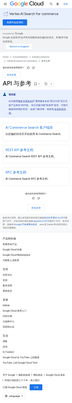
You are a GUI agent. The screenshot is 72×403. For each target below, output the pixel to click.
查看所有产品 (10, 244)
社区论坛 (7, 274)
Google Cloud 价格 (12, 249)
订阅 (36, 387)
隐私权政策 (24, 375)
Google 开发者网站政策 (25, 224)
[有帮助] (28, 67)
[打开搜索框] (51, 4)
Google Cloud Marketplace (16, 255)
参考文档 (45, 61)
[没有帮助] (33, 67)
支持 (5, 280)
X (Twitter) (8, 352)
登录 (65, 4)
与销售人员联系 (11, 260)
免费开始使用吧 (15, 22)
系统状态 (7, 291)
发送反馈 (11, 74)
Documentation (20, 57)
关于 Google (9, 375)
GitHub (6, 305)
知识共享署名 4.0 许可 (54, 217)
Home (6, 57)
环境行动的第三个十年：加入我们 (22, 380)
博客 (5, 341)
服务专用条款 (25, 101)
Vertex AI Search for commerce (34, 14)
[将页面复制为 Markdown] (46, 84)
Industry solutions (40, 57)
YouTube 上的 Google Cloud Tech (20, 362)
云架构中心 (8, 321)
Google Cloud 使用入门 (14, 310)
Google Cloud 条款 (55, 375)
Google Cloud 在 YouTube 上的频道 (21, 357)
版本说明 (7, 285)
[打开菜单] (5, 4)
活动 (5, 346)
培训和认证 (8, 326)
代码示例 (7, 316)
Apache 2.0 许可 (41, 221)
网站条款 (38, 375)
